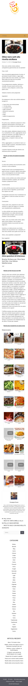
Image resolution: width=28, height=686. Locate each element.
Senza (14, 609)
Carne (14, 551)
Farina (14, 562)
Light (14, 575)
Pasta (14, 591)
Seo (14, 611)
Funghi (14, 569)
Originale (14, 584)
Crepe (14, 555)
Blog (5, 518)
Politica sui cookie (10, 681)
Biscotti (14, 546)
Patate (14, 593)
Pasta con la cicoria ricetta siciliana (14, 658)
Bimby (14, 544)
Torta (14, 615)
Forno (14, 566)
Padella (14, 586)
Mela (14, 577)
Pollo (14, 600)
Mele (14, 580)
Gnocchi (14, 573)
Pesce (14, 595)
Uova (14, 624)
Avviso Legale (19, 681)
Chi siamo (10, 679)
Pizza (14, 597)
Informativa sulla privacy (19, 679)
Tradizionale (14, 620)
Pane (14, 589)
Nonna (14, 582)
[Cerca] (22, 532)
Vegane (14, 626)
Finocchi (14, 564)
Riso (14, 602)
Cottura (14, 553)
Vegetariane (14, 629)
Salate (14, 604)
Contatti (5, 679)
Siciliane (9, 518)
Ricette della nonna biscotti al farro (14, 660)
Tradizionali (14, 622)
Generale (14, 571)
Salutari (14, 606)
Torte (14, 618)
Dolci (14, 560)
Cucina (14, 557)
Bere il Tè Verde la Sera (14, 642)
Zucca (14, 631)
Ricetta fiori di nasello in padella (14, 656)
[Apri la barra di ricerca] (25, 36)
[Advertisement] (14, 25)
